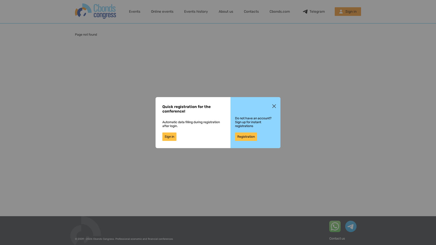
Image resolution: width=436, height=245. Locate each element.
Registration (246, 137)
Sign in (169, 137)
